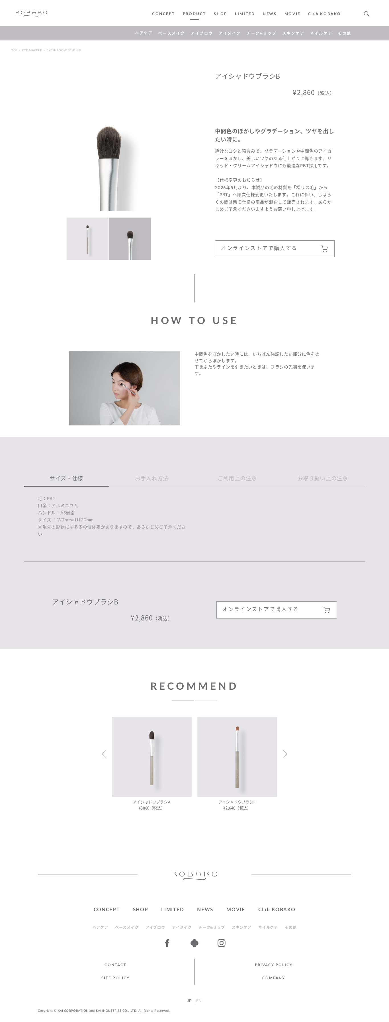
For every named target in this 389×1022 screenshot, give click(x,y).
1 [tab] (183, 700)
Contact (116, 965)
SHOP (220, 14)
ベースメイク (171, 33)
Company (273, 978)
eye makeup (32, 50)
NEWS (270, 14)
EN (199, 1001)
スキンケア (293, 33)
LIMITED (245, 14)
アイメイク (230, 33)
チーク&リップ (262, 33)
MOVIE (235, 909)
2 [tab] (206, 700)
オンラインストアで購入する (259, 248)
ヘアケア (144, 33)
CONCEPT (163, 14)
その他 (344, 33)
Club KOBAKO (324, 14)
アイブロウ (202, 33)
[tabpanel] (152, 765)
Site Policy (115, 978)
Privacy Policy (273, 965)
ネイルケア (321, 33)
